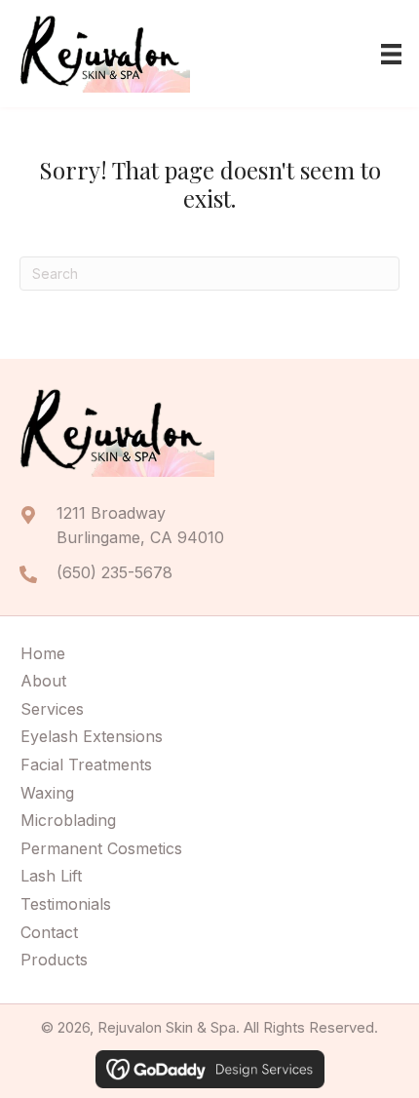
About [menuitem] (43, 680)
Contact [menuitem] (49, 932)
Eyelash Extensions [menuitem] (91, 736)
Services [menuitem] (52, 709)
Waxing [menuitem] (47, 793)
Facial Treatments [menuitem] (86, 764)
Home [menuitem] (42, 653)
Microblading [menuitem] (68, 820)
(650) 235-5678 (114, 572)
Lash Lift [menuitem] (51, 875)
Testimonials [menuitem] (65, 904)
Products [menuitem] (54, 959)
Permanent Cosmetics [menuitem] (101, 848)
